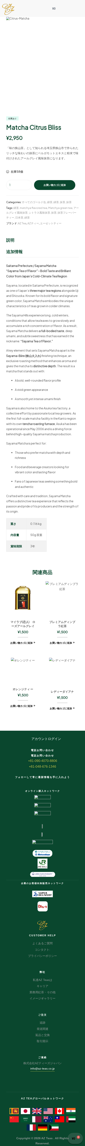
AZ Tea (22, 223)
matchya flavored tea (33, 208)
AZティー (33, 223)
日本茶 (19, 217)
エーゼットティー (50, 223)
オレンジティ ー (23, 689)
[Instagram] (46, 782)
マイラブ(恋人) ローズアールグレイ (23, 624)
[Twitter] (38, 782)
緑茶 (49, 202)
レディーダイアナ (62, 691)
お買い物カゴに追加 (55, 184)
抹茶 (62, 202)
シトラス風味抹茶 (39, 212)
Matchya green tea (60, 208)
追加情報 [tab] (14, 251)
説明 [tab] (10, 239)
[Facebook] (31, 782)
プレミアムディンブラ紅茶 (62, 624)
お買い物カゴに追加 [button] (21, 642)
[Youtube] (53, 782)
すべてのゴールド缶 (34, 202)
